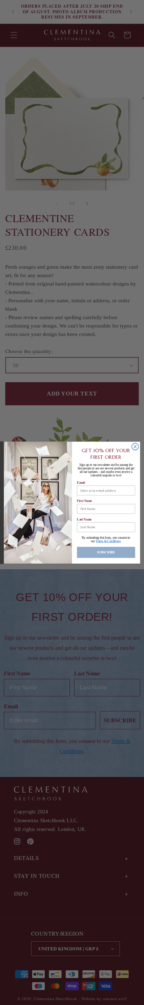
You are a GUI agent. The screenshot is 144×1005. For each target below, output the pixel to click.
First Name (84, 500)
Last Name (84, 519)
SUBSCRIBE (106, 552)
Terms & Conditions (108, 541)
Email (81, 482)
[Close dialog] (135, 446)
